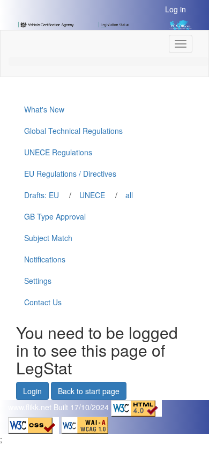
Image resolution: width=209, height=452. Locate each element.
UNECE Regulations (58, 152)
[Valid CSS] (34, 424)
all (129, 195)
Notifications (44, 259)
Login (32, 391)
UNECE (92, 195)
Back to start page (89, 391)
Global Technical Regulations (73, 130)
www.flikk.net (29, 407)
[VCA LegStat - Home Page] (114, 23)
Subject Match (48, 237)
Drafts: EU (41, 195)
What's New (44, 109)
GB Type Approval (55, 216)
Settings (37, 280)
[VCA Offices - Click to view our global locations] (174, 24)
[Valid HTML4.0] (136, 407)
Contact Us (43, 302)
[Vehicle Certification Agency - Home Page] (46, 23)
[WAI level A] (84, 424)
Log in (175, 9)
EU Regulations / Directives (70, 173)
